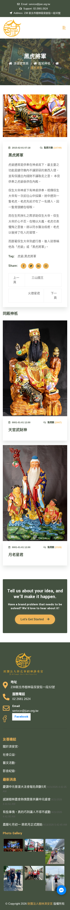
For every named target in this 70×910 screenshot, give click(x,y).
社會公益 (9, 754)
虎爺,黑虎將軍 (27, 256)
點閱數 (55, 422)
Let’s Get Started (32, 619)
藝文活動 (9, 762)
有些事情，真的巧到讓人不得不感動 (27, 811)
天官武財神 (17, 430)
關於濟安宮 (10, 746)
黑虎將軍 (15, 155)
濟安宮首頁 (21, 64)
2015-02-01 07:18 (21, 148)
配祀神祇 (44, 64)
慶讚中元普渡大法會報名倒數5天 (24, 786)
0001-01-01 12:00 (21, 422)
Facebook (21, 717)
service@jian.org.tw (35, 4)
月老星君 (15, 555)
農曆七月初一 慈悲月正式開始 (22, 824)
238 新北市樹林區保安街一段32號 (37, 13)
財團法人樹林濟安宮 (40, 903)
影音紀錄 (9, 771)
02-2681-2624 (35, 8)
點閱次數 (53, 148)
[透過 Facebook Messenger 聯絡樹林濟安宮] (61, 890)
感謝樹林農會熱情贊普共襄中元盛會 (27, 799)
